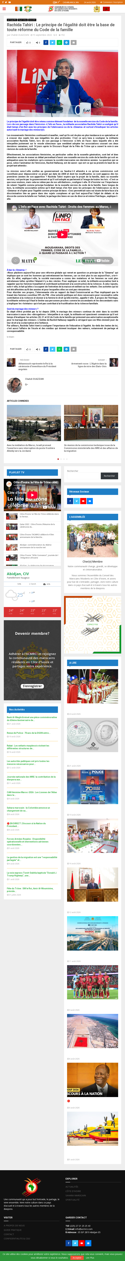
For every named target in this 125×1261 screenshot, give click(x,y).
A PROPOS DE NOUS (14, 1225)
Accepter (77, 1257)
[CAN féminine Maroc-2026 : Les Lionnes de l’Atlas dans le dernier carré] (92, 982)
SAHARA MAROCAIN (76, 1195)
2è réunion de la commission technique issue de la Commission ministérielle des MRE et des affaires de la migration (91, 448)
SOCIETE (32, 20)
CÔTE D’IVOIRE (73, 1191)
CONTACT (9, 1234)
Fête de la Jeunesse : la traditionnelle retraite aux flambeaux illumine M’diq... (89, 709)
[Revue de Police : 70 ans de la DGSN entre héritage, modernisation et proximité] (92, 787)
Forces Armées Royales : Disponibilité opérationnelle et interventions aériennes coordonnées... (27, 842)
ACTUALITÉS (12, 20)
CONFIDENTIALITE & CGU (17, 1238)
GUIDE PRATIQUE (12, 1229)
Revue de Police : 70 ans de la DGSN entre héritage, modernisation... (91, 810)
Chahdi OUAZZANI (20, 34)
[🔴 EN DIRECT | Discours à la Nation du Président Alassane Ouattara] (92, 1080)
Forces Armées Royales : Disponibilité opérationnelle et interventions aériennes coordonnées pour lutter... (91, 1152)
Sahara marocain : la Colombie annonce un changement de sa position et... (91, 1054)
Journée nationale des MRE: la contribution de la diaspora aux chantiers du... (91, 956)
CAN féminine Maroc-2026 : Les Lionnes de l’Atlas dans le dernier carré (92, 1005)
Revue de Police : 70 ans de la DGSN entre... (28, 733)
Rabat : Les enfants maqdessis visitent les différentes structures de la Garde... (91, 858)
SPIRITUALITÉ (72, 1199)
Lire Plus (90, 1258)
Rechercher (72, 470)
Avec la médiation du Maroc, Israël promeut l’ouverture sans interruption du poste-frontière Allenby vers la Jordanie (31, 448)
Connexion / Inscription (112, 2)
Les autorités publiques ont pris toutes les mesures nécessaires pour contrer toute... (92, 907)
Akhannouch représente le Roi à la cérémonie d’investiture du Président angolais (37, 366)
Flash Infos (22, 20)
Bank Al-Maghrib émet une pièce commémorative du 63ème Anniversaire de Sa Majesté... (92, 759)
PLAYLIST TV (16, 472)
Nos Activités (17, 709)
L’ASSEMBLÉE (77, 516)
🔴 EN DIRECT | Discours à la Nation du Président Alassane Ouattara (89, 1102)
